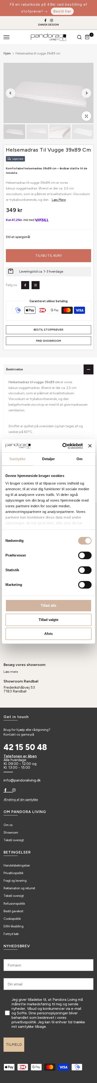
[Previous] (10, 93)
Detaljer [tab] (48, 459)
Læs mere (11, 672)
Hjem (7, 53)
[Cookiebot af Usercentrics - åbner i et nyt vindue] (63, 446)
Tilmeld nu (71, 1054)
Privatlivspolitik (13, 873)
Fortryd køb (11, 934)
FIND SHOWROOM (48, 340)
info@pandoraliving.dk (22, 780)
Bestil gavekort (13, 911)
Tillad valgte (48, 620)
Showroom (11, 832)
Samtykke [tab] (17, 459)
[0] (87, 37)
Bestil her (62, 11)
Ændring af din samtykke (21, 799)
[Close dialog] (90, 1001)
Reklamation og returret (19, 888)
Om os (8, 825)
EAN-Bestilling (14, 926)
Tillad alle (48, 605)
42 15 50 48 (25, 747)
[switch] (85, 555)
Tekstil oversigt (14, 840)
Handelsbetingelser (17, 865)
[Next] (86, 93)
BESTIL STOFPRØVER (48, 329)
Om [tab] (79, 459)
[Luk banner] (90, 446)
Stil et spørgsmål (18, 237)
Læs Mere (59, 200)
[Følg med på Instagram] (51, 20)
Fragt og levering (15, 880)
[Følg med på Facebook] (45, 20)
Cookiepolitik (12, 919)
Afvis (48, 634)
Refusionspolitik (14, 903)
